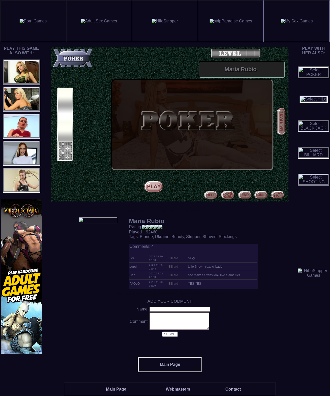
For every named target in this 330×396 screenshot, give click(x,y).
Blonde (146, 236)
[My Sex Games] (297, 21)
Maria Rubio (146, 220)
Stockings (228, 236)
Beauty (177, 236)
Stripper (193, 236)
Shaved (209, 236)
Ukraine (162, 236)
